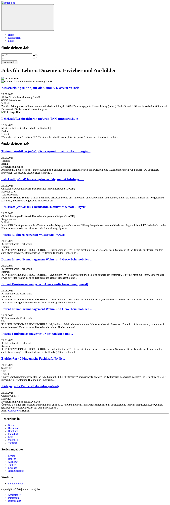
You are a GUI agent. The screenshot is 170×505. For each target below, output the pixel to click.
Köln (10, 437)
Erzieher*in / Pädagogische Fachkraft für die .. (33, 358)
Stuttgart (12, 443)
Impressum (13, 497)
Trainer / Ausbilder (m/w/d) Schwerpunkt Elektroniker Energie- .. (45, 151)
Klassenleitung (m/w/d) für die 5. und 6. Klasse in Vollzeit (40, 88)
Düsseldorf (13, 428)
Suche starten (9, 62)
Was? (35, 55)
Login (11, 40)
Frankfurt (13, 434)
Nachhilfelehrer (16, 470)
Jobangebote (13, 410)
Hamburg (13, 431)
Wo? (35, 58)
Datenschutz (14, 500)
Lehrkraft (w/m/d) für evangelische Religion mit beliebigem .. (42, 179)
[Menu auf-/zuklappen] (27, 17)
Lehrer (11, 455)
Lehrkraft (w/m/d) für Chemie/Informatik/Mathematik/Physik (43, 207)
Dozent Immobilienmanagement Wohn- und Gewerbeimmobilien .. (46, 259)
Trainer (11, 464)
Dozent (12, 458)
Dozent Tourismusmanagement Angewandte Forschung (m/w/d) (44, 284)
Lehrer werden (15, 483)
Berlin (11, 425)
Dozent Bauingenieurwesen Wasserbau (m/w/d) (33, 234)
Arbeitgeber (14, 494)
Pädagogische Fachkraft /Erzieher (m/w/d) (30, 386)
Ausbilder (13, 461)
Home (11, 34)
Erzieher (12, 467)
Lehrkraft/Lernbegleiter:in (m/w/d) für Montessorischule (39, 118)
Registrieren (14, 37)
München (13, 440)
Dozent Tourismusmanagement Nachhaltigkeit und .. (37, 333)
